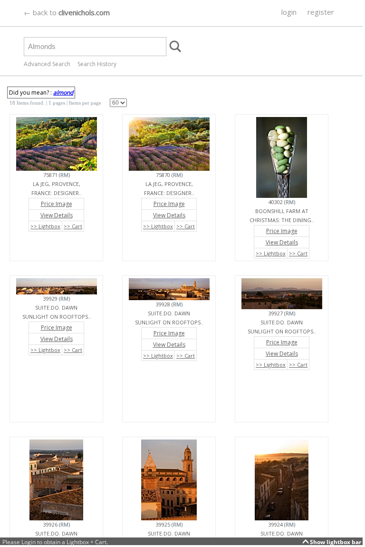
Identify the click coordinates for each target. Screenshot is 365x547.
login (289, 12)
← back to (67, 12)
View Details (56, 215)
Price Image (56, 204)
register (320, 12)
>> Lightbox (45, 226)
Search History (96, 64)
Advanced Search (47, 64)
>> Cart (73, 226)
